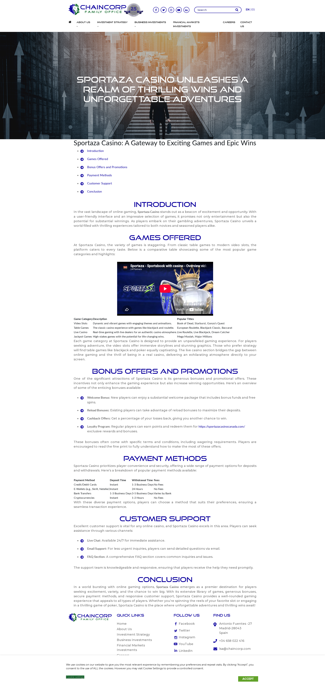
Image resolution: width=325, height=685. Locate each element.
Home (122, 624)
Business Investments (134, 640)
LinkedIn (186, 651)
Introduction (95, 151)
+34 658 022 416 (231, 641)
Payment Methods (99, 175)
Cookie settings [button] (75, 677)
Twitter (184, 630)
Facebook (187, 624)
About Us (124, 629)
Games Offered (97, 159)
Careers (229, 22)
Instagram (187, 637)
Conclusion (94, 191)
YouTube (186, 644)
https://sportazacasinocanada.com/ (222, 426)
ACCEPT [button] (248, 678)
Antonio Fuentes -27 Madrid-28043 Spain (235, 628)
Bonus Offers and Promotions (107, 167)
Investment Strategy (133, 634)
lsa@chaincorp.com (235, 649)
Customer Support (99, 183)
